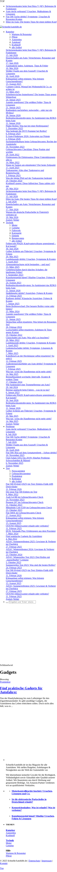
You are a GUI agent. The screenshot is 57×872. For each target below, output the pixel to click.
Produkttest (17, 476)
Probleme (10, 426)
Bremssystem (18, 238)
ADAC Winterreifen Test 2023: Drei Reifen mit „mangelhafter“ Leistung (28, 558)
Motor (14, 225)
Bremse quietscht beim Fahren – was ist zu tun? (28, 390)
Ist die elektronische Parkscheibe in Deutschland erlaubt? (29, 800)
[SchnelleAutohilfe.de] (11, 27)
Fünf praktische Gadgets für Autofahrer (24, 536)
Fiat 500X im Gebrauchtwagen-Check (23, 513)
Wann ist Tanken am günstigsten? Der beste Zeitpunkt (31, 165)
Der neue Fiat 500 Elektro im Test (21, 492)
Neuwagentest (18, 471)
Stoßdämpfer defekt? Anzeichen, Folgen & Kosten (29, 293)
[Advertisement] (28, 634)
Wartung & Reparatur (22, 34)
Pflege (15, 37)
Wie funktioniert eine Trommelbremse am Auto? (28, 384)
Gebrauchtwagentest (21, 473)
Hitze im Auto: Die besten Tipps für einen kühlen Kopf (31, 22)
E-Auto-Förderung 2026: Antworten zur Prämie (28, 136)
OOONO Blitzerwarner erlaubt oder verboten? (27, 526)
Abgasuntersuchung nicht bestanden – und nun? (28, 264)
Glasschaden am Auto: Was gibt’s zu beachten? (27, 337)
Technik (9, 222)
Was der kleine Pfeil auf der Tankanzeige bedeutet (29, 178)
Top (2, 868)
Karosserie (16, 233)
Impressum (47, 861)
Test (8, 468)
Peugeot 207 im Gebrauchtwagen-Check (24, 502)
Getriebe (16, 228)
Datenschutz (34, 861)
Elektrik (15, 235)
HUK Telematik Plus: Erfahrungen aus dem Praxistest (31, 531)
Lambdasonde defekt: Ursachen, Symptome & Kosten (31, 259)
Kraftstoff (16, 45)
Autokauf (16, 42)
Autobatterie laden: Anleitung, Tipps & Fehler (27, 65)
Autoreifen (17, 39)
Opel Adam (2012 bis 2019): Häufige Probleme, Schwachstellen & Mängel (28, 459)
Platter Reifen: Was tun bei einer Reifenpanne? (27, 126)
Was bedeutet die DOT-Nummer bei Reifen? (26, 131)
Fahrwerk (16, 230)
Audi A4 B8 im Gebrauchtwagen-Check (24, 497)
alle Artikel (17, 47)
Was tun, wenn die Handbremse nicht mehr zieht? (29, 371)
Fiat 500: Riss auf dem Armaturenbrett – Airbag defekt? (31, 452)
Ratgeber (10, 31)
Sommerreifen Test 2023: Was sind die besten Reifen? (31, 565)
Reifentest (16, 479)
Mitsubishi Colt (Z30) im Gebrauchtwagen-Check (29, 507)
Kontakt (3, 863)
